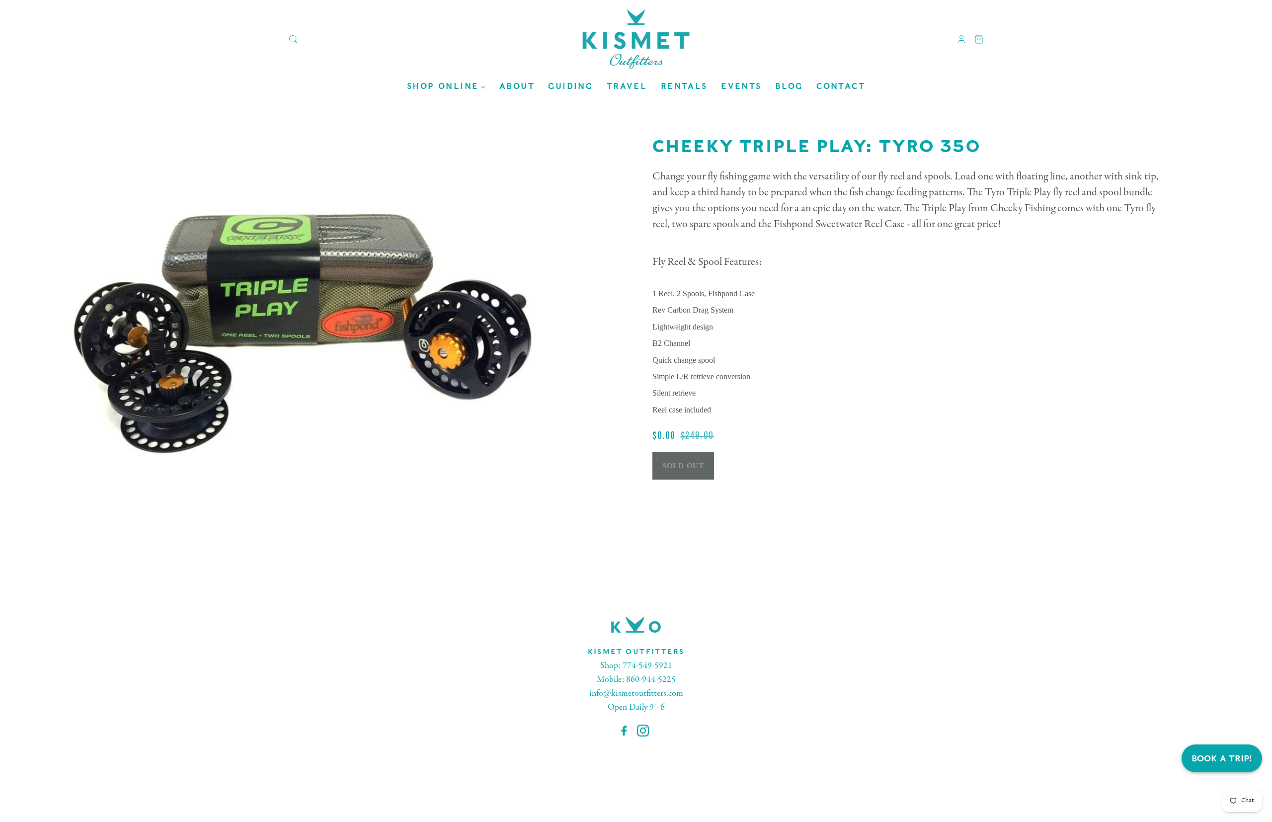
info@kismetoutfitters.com (636, 693)
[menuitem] (446, 86)
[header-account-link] (958, 39)
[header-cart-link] (975, 39)
